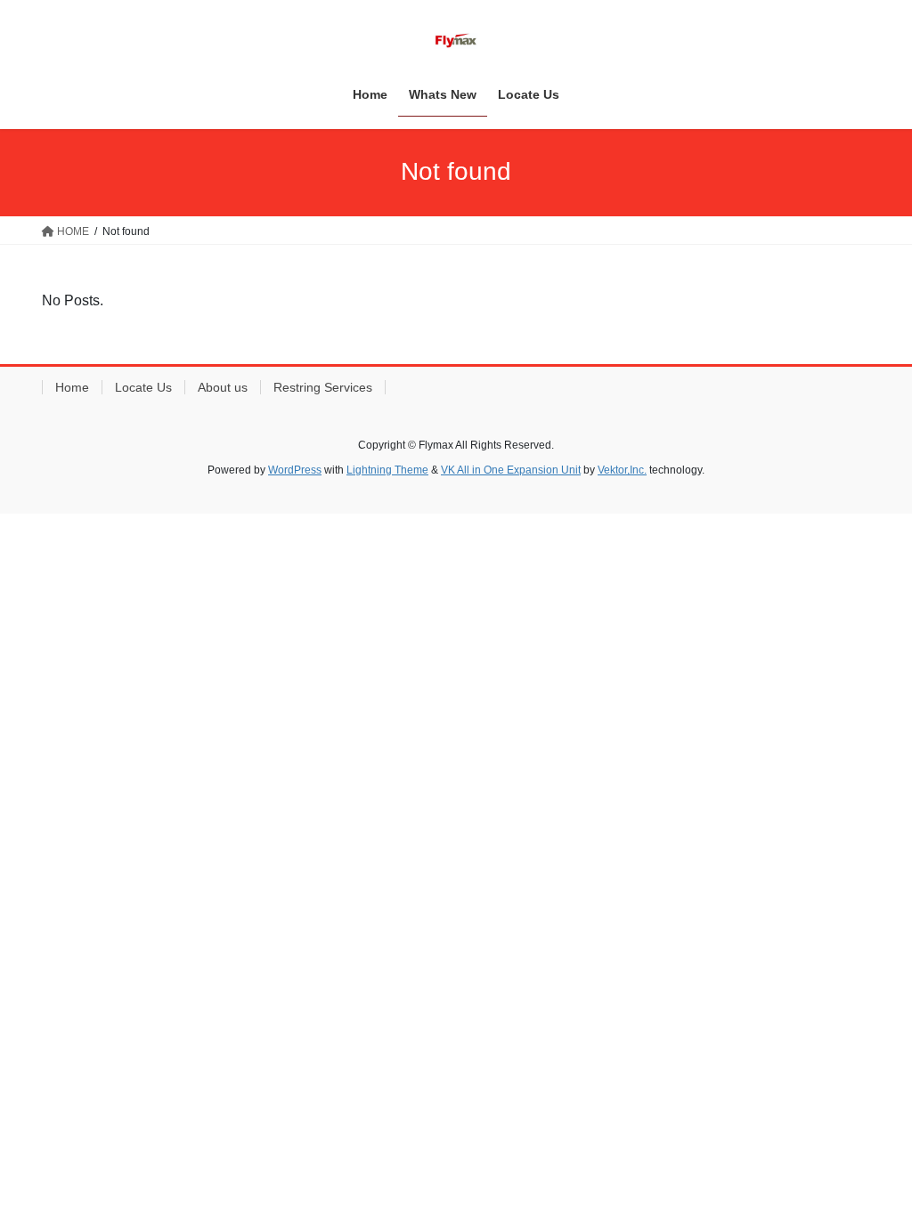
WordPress (295, 470)
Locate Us (143, 387)
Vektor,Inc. (622, 470)
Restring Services (322, 387)
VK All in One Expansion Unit (511, 470)
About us (223, 387)
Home (72, 387)
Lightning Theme (387, 470)
